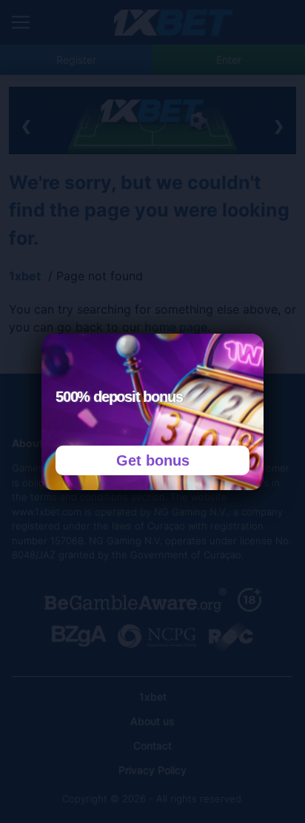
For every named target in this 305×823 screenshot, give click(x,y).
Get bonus (153, 460)
